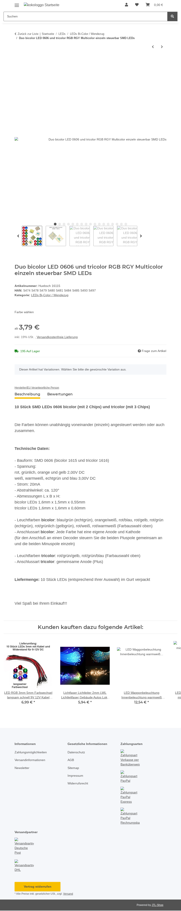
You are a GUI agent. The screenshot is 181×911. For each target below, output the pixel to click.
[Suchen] (172, 16)
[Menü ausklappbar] (17, 3)
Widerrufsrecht (78, 783)
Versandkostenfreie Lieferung (57, 337)
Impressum (75, 775)
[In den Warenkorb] (18, 61)
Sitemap (73, 768)
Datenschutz (76, 752)
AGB (71, 760)
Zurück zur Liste (28, 34)
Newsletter (22, 768)
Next (141, 236)
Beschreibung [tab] (27, 394)
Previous (18, 236)
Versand (68, 893)
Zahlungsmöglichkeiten (31, 752)
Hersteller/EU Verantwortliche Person (37, 387)
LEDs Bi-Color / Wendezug (49, 295)
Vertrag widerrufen (37, 886)
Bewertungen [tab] (60, 394)
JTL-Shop (157, 905)
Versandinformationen (30, 760)
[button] (126, 4)
